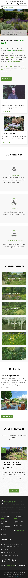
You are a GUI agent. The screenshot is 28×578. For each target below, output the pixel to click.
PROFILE (5, 102)
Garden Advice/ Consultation (19, 521)
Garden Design (18, 525)
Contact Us (6, 79)
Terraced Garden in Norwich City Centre (12, 463)
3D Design (4, 529)
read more (5, 111)
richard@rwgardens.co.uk (10, 3)
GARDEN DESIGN (14, 175)
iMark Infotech (17, 576)
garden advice (10, 57)
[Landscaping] (14, 201)
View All (14, 491)
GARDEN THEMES (8, 133)
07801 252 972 (22, 3)
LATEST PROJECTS (14, 428)
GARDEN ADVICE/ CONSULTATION (14, 240)
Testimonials (8, 66)
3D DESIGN (14, 368)
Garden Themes (6, 526)
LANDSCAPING (14, 208)
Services (4, 523)
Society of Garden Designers (16, 61)
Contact (4, 534)
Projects (4, 532)
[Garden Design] (14, 168)
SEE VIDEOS (6, 416)
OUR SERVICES (14, 154)
